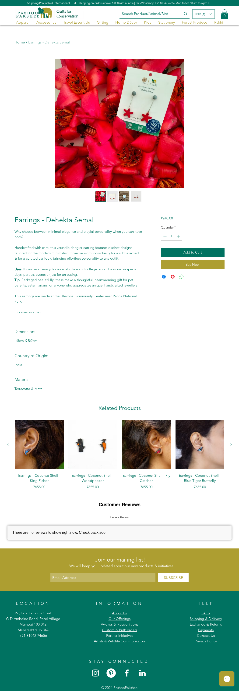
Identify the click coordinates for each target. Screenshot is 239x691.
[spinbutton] (171, 236)
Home (19, 42)
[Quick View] (39, 444)
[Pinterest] (111, 673)
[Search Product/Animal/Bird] (186, 13)
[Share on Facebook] (164, 276)
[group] (119, 455)
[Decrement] (164, 236)
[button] (224, 14)
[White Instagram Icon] (95, 673)
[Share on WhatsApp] (181, 276)
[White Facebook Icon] (126, 673)
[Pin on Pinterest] (173, 276)
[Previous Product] (8, 444)
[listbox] (203, 14)
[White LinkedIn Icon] (142, 673)
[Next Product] (231, 444)
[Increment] (179, 236)
